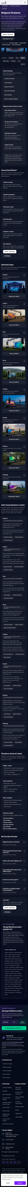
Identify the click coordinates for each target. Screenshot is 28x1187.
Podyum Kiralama (6, 44)
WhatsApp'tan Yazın (8, 38)
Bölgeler (23, 57)
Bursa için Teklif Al (14, 382)
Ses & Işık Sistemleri (16, 44)
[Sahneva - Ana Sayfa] (7, 2)
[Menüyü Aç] (25, 2)
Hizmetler (11, 57)
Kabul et (20, 1183)
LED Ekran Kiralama (13, 42)
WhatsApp (7, 255)
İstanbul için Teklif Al (14, 296)
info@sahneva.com (10, 1155)
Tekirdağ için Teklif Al (14, 496)
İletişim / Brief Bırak (8, 34)
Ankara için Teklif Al (14, 325)
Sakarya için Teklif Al (14, 467)
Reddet (8, 1183)
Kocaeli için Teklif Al (14, 439)
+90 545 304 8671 (9, 1150)
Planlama (13, 61)
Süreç (17, 57)
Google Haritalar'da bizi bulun (10, 1163)
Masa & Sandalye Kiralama (11, 98)
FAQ (19, 61)
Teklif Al (23, 64)
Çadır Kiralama (8, 94)
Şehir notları (6, 61)
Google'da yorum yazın (8, 1167)
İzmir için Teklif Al (14, 353)
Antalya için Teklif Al (14, 410)
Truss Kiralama (23, 42)
